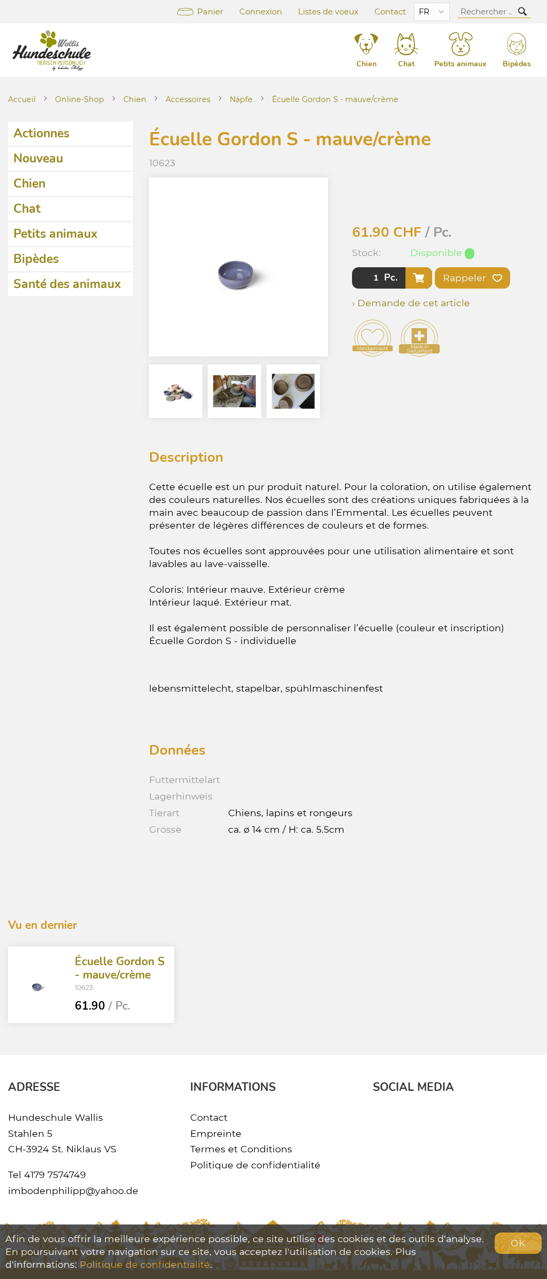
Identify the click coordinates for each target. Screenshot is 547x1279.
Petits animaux (55, 234)
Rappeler (466, 277)
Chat (27, 208)
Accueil (22, 99)
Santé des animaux (67, 284)
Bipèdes (36, 259)
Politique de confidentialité (255, 1165)
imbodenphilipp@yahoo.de (73, 1190)
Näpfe (241, 99)
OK (518, 1243)
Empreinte (215, 1133)
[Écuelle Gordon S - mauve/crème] (37, 985)
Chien (134, 99)
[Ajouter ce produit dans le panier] (418, 278)
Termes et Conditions (241, 1148)
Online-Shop (79, 99)
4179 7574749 (55, 1174)
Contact (390, 12)
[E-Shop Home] (53, 50)
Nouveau (38, 158)
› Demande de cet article (411, 302)
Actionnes (41, 133)
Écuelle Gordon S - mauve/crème (335, 99)
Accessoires (188, 99)
